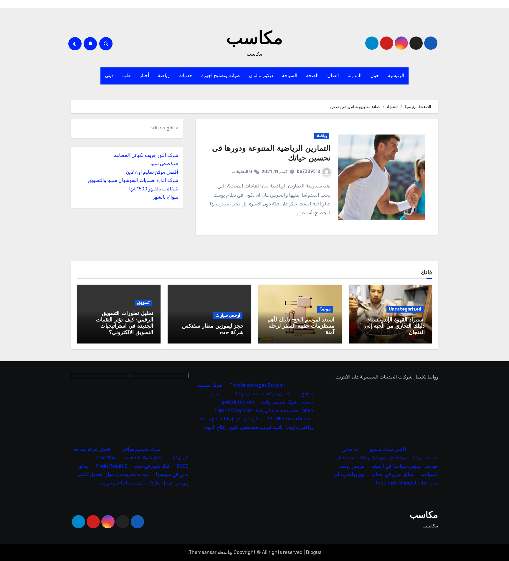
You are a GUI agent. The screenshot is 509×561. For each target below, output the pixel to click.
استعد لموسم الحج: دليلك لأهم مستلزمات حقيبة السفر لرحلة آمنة (300, 327)
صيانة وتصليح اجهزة (220, 76)
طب (126, 76)
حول (374, 76)
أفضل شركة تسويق (387, 449)
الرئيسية (396, 76)
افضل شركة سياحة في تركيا (263, 393)
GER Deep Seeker (294, 419)
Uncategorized (405, 309)
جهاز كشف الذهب (144, 457)
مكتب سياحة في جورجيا (122, 483)
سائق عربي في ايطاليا (392, 474)
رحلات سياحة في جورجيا (397, 457)
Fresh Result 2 (112, 466)
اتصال (333, 76)
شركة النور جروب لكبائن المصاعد (146, 155)
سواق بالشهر (165, 197)
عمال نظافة (160, 483)
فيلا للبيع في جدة (152, 466)
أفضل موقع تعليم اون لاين (152, 172)
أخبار (144, 76)
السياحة (289, 76)
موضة (325, 309)
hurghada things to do (401, 483)
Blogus (313, 552)
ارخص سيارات (227, 315)
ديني (109, 76)
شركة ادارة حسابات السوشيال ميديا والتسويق (133, 180)
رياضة (164, 76)
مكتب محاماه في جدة (277, 410)
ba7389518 (308, 171)
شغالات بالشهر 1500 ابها (153, 189)
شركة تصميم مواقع (141, 449)
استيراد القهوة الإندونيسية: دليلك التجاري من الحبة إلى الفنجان (395, 327)
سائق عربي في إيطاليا (242, 419)
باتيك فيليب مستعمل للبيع (256, 427)
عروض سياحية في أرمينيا (396, 466)
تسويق (143, 302)
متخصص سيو (164, 163)
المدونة (354, 76)
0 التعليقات (242, 171)
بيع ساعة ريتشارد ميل (127, 474)
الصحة (312, 76)
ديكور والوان (261, 76)
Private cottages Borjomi (257, 385)
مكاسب (254, 39)
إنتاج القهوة (215, 427)
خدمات (185, 76)
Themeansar (203, 552)
